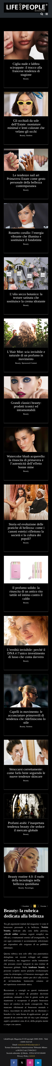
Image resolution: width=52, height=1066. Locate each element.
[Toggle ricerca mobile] (42, 14)
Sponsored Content (29, 363)
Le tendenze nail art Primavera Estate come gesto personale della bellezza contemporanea (26, 180)
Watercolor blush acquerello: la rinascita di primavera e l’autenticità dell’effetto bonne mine (26, 461)
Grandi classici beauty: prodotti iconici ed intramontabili (26, 406)
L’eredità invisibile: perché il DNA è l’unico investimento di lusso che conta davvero (26, 653)
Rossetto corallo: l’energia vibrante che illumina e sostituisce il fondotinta (26, 236)
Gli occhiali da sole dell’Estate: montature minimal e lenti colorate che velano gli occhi (26, 126)
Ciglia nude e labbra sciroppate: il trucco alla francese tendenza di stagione (26, 69)
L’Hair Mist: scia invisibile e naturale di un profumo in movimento (26, 355)
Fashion (29, 135)
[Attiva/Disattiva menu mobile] (47, 14)
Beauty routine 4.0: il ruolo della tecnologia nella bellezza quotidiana (26, 880)
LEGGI (32, 1056)
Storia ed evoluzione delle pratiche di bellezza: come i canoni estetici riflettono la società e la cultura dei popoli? (26, 531)
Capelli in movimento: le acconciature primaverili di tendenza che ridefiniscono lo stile (26, 717)
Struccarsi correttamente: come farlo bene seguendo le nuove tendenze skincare (26, 772)
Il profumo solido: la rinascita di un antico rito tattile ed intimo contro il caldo (26, 593)
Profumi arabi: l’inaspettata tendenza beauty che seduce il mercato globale (26, 826)
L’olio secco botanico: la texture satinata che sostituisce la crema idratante (26, 297)
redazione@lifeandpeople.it (29, 1044)
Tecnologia (29, 887)
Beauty (26, 78)
